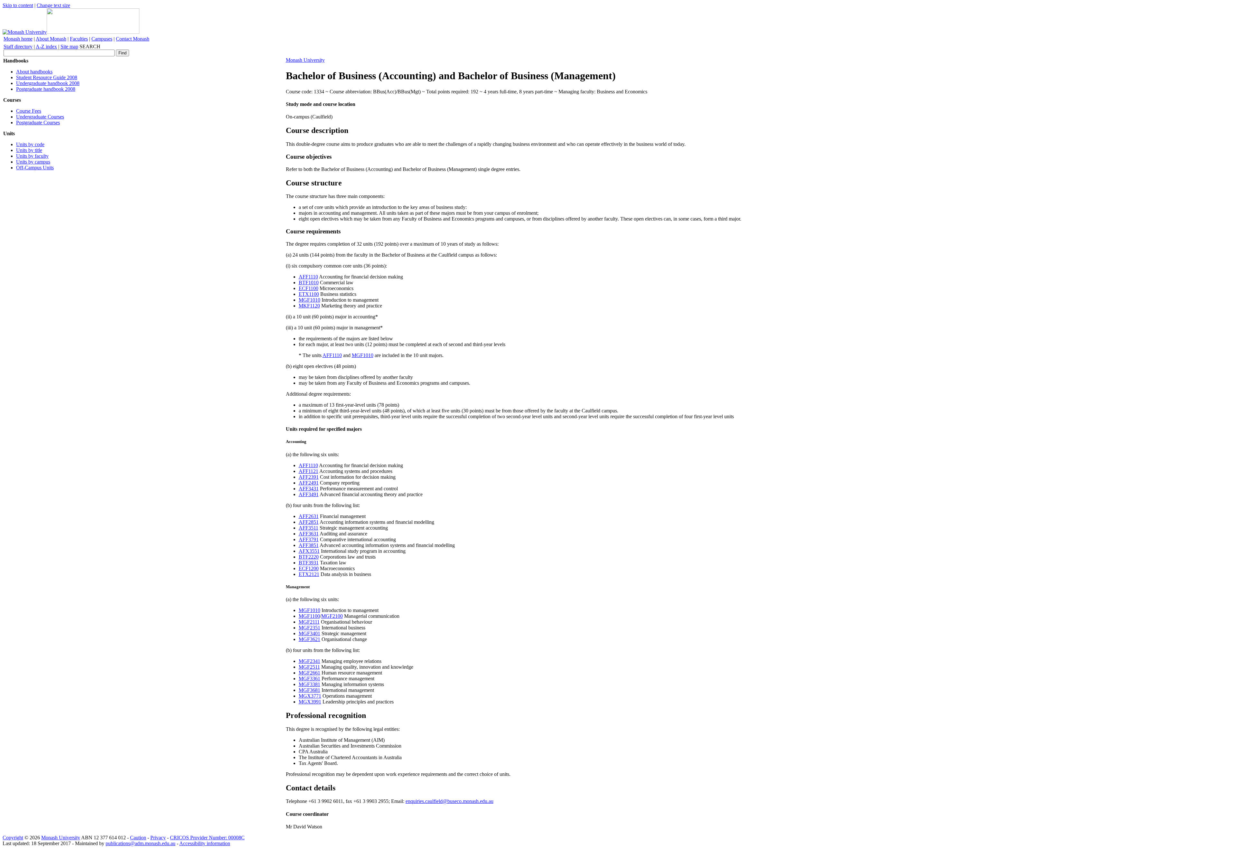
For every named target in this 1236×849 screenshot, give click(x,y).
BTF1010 (309, 282)
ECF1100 (308, 288)
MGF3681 (309, 690)
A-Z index (46, 46)
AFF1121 (308, 471)
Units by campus (33, 162)
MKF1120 (309, 305)
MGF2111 (309, 622)
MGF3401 (309, 633)
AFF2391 (309, 477)
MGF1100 (309, 616)
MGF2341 (309, 661)
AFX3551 (309, 551)
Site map (69, 46)
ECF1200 (309, 568)
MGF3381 (309, 684)
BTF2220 (309, 557)
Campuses (101, 39)
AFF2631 (309, 516)
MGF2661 (309, 672)
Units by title (29, 150)
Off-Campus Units (35, 167)
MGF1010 (309, 300)
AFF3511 (308, 528)
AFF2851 (309, 522)
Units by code (30, 144)
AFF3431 (309, 488)
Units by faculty (32, 156)
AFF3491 (309, 494)
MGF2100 (332, 616)
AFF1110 (308, 276)
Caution (138, 837)
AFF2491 (309, 483)
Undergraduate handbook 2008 (48, 83)
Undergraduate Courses (40, 116)
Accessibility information (204, 843)
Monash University (305, 60)
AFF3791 (309, 539)
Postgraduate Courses (38, 122)
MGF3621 (309, 639)
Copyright (13, 837)
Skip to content (18, 5)
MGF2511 (309, 667)
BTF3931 (309, 562)
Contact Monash (132, 39)
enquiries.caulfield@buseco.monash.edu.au (449, 801)
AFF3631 (309, 533)
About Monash (51, 39)
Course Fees (28, 111)
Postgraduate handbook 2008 (45, 89)
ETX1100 (309, 294)
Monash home (18, 39)
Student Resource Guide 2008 (46, 77)
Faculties (79, 39)
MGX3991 (310, 701)
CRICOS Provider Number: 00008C (207, 837)
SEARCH (90, 46)
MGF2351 (309, 627)
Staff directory (18, 46)
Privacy (158, 837)
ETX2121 (309, 574)
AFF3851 (309, 545)
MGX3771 (310, 696)
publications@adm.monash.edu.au (140, 843)
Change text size (53, 5)
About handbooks (34, 71)
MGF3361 (309, 678)
